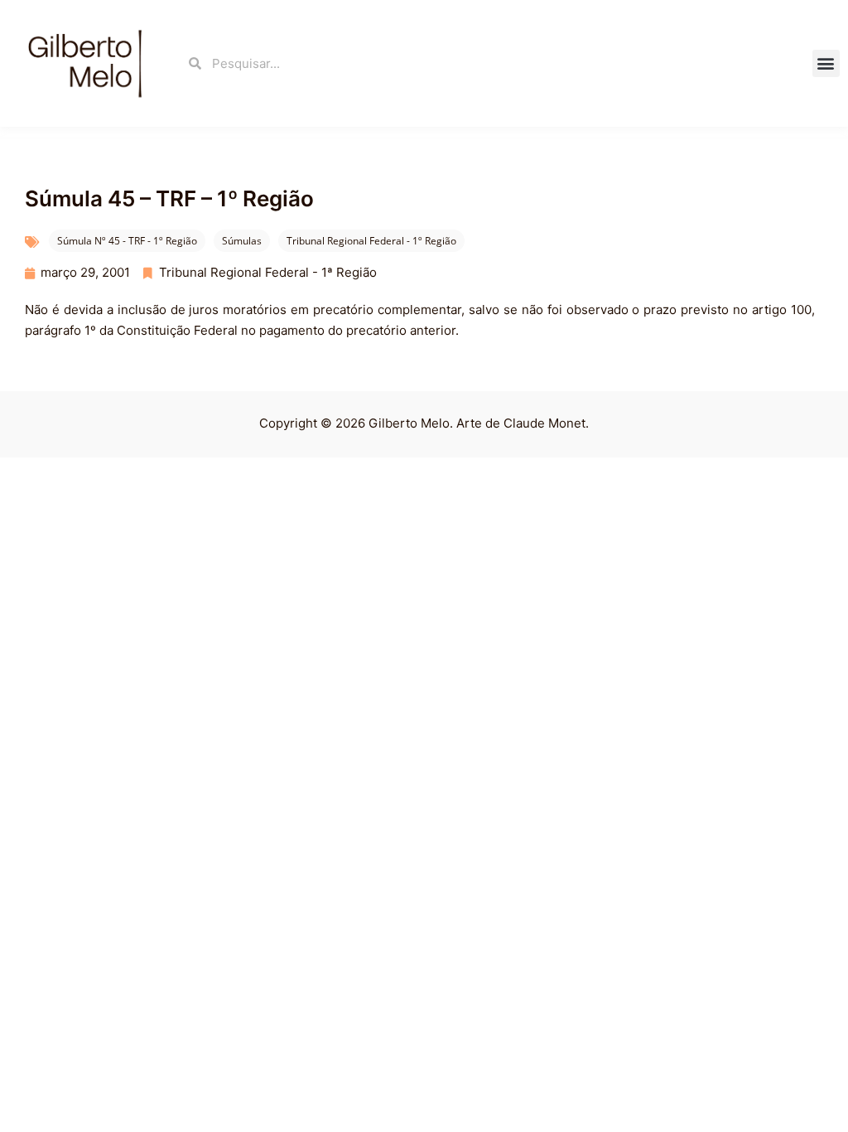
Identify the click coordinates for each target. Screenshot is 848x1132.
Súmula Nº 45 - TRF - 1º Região (127, 241)
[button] (826, 63)
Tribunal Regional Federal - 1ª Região (268, 272)
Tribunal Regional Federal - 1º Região (371, 241)
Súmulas (242, 241)
